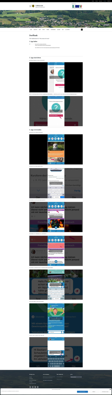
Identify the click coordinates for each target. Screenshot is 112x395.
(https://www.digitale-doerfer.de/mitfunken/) (43, 45)
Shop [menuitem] (63, 29)
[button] (110, 389)
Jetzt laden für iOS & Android (47, 380)
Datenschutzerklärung (32, 380)
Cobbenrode (39, 5)
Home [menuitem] (31, 29)
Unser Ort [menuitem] (35, 29)
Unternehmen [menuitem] (53, 29)
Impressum (31, 378)
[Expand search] (82, 29)
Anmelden (30, 381)
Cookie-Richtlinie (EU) (32, 383)
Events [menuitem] (43, 29)
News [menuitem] (40, 29)
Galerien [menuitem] (58, 29)
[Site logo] (31, 6)
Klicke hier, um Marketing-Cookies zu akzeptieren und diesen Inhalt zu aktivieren (56, 77)
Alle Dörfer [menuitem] (67, 29)
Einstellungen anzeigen (105, 391)
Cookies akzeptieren (82, 391)
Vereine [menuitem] (48, 29)
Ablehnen (94, 391)
